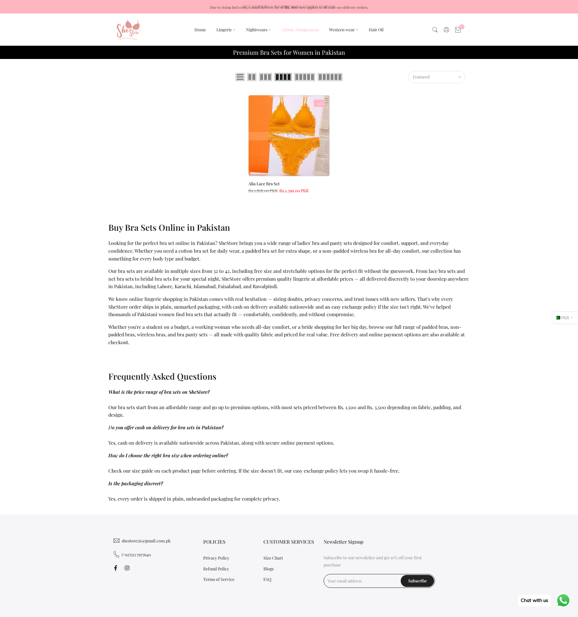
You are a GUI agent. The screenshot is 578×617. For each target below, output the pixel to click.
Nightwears (256, 29)
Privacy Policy (216, 558)
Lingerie (224, 29)
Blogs (268, 569)
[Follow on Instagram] (127, 568)
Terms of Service (219, 579)
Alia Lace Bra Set (264, 184)
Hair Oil (376, 29)
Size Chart (273, 558)
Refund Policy (216, 569)
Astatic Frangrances (300, 29)
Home (200, 29)
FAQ (267, 579)
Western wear (342, 29)
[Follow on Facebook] (115, 568)
